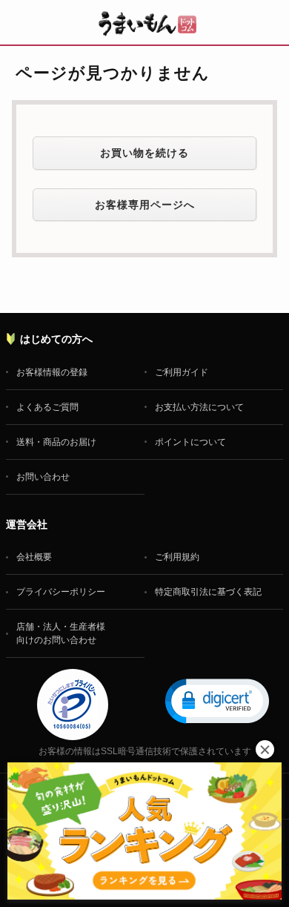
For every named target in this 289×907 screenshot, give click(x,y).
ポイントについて (190, 442)
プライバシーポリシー (60, 592)
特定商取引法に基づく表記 (208, 592)
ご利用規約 (177, 557)
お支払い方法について (199, 407)
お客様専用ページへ (145, 205)
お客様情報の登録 (51, 372)
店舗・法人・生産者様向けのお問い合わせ (60, 633)
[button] (217, 700)
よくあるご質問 (47, 407)
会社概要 (34, 557)
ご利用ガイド (181, 372)
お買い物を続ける (144, 153)
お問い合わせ (43, 477)
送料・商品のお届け (56, 442)
